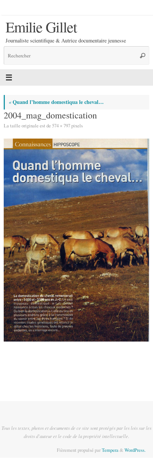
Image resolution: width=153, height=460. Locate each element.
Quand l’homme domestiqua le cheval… (56, 102)
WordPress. (135, 450)
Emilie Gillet (41, 27)
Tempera (110, 450)
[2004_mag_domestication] (76, 240)
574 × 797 (61, 125)
